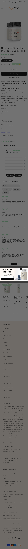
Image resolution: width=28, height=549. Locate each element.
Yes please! (7, 279)
